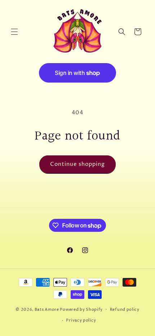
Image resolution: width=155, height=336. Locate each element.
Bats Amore (47, 309)
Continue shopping (77, 164)
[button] (14, 32)
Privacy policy (81, 320)
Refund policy (125, 309)
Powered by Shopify (81, 309)
